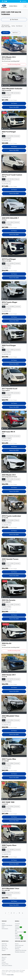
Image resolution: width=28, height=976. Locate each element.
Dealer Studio (10, 974)
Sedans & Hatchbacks (7, 925)
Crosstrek (17, 923)
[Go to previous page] (5, 913)
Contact (4, 962)
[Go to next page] (22, 913)
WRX (16, 933)
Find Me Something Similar (14, 64)
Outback (17, 928)
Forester (17, 927)
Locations (24, 1)
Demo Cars (4, 945)
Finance (3, 950)
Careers (3, 959)
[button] (25, 6)
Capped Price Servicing (20, 950)
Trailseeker (17, 937)
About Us (4, 957)
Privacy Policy (5, 963)
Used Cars (4, 943)
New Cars (4, 947)
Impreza (17, 925)
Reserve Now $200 (14, 107)
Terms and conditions (7, 965)
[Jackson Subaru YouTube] (6, 1)
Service (16, 943)
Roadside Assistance (20, 952)
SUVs (3, 927)
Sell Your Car (5, 948)
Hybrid (3, 923)
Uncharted (17, 938)
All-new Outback (19, 932)
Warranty (17, 948)
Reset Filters (5, 32)
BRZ (16, 930)
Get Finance (14, 103)
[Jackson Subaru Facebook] (3, 1)
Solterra (17, 935)
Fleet (3, 960)
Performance (5, 928)
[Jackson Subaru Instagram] (4, 1)
